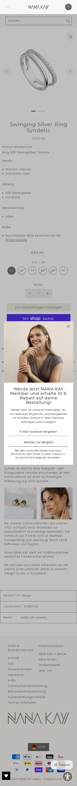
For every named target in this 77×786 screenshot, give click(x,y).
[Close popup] (68, 326)
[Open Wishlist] (6, 776)
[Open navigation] (7, 7)
